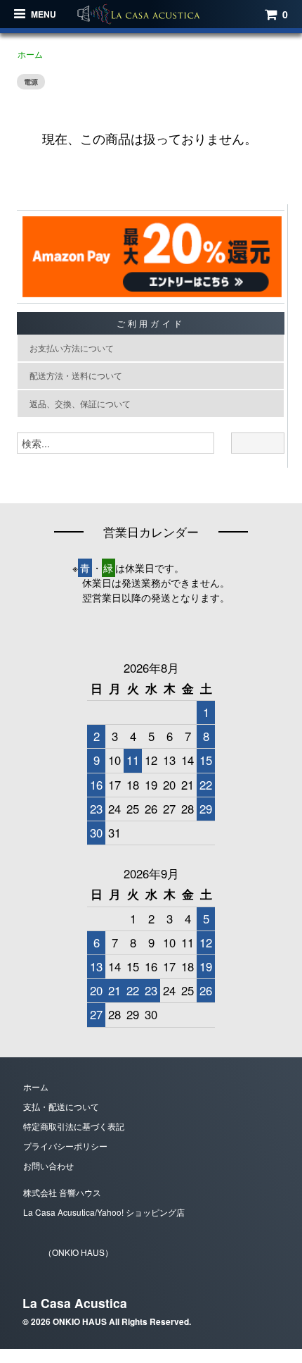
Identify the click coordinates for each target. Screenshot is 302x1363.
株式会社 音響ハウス (62, 1192)
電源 (31, 82)
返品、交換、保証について (80, 403)
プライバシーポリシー (65, 1146)
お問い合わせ (48, 1165)
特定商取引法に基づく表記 (73, 1126)
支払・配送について (61, 1106)
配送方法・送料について (75, 375)
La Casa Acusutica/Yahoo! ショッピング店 (104, 1212)
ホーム (30, 54)
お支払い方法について (71, 348)
